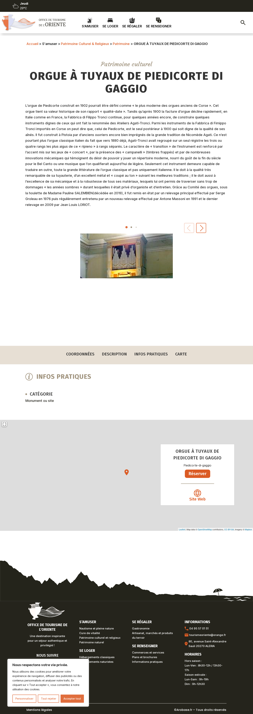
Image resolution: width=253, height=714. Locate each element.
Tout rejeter (48, 698)
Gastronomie (140, 628)
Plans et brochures (144, 657)
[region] (48, 683)
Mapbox (248, 529)
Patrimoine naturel (91, 642)
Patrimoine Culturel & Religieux (85, 44)
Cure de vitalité (89, 633)
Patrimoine (121, 44)
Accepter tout (72, 698)
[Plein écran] (4, 424)
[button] (201, 228)
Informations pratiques (147, 661)
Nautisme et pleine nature (96, 628)
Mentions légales (39, 710)
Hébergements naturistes (96, 661)
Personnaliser (24, 698)
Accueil (32, 44)
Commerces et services (148, 652)
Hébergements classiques (96, 657)
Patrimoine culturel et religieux (100, 637)
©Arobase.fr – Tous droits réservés (200, 710)
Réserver (198, 473)
